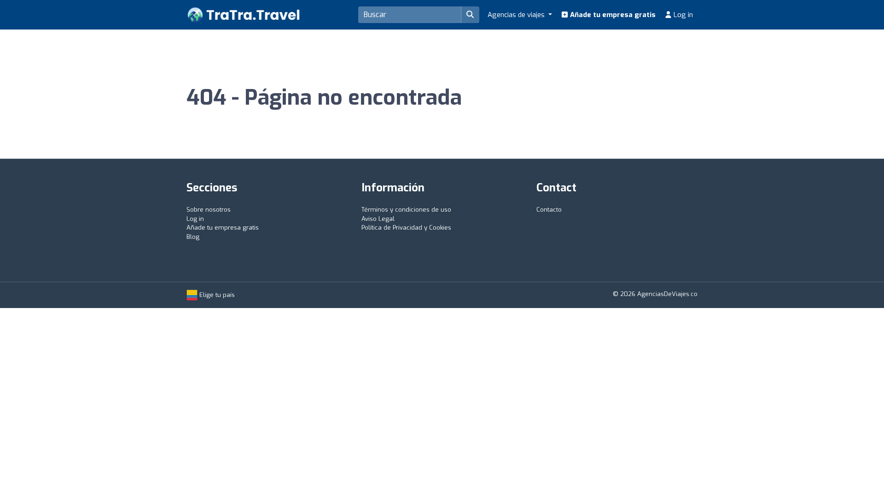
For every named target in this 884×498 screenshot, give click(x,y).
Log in (682, 14)
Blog (192, 237)
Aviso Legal (378, 219)
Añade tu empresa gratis (612, 14)
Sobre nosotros (208, 209)
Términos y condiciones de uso (406, 209)
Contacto (549, 209)
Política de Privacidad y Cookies (406, 227)
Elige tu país (216, 295)
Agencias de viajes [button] (517, 14)
